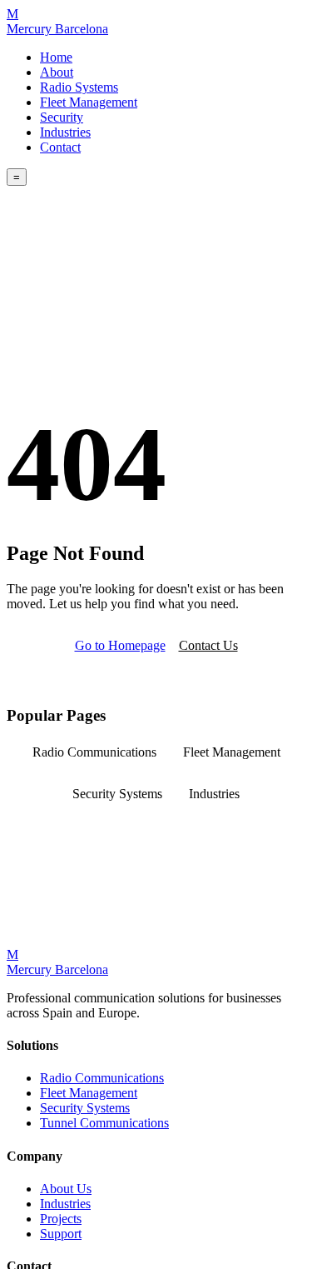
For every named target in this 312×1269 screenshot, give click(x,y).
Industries (65, 132)
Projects (61, 1219)
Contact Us (208, 645)
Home (56, 57)
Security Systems (117, 794)
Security (61, 117)
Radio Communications (94, 752)
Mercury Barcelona (57, 21)
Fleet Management (88, 102)
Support (61, 1234)
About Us (66, 1189)
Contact (60, 147)
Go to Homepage (120, 645)
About (56, 72)
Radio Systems (79, 87)
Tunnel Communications (104, 1123)
